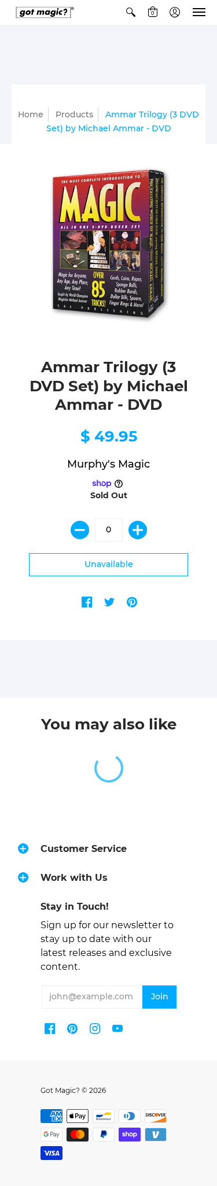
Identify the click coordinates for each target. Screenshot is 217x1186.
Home (30, 114)
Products (74, 114)
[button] (131, 12)
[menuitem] (131, 12)
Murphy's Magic (108, 464)
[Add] (137, 530)
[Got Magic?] (43, 12)
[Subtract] (80, 530)
